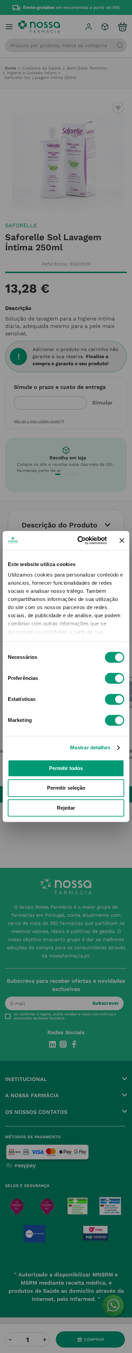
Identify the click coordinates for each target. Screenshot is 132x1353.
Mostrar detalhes (90, 747)
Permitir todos (66, 768)
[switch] (114, 678)
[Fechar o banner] (121, 540)
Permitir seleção (66, 788)
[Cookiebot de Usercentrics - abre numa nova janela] (80, 540)
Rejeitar (66, 808)
